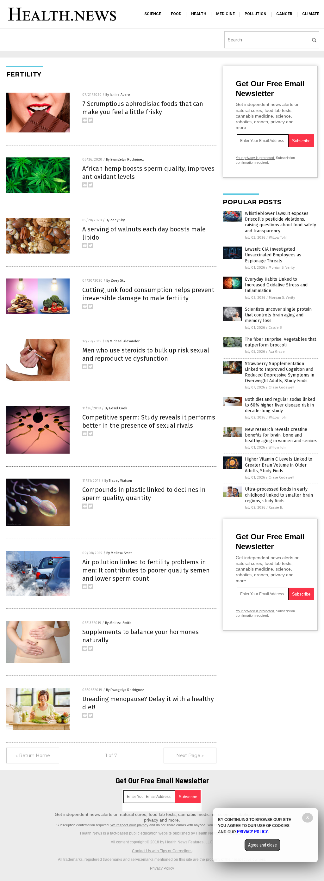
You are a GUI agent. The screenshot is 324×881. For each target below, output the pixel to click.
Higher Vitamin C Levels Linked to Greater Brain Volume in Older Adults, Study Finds (278, 464)
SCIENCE (152, 14)
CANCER (284, 14)
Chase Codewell (281, 387)
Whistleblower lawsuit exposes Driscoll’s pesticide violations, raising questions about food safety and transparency (280, 222)
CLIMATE (310, 14)
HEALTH (198, 14)
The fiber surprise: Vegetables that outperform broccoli (280, 342)
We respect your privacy (129, 825)
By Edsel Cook (116, 408)
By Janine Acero (117, 95)
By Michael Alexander (122, 341)
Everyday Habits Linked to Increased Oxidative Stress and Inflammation (276, 285)
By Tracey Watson (118, 481)
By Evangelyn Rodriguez (125, 159)
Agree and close (262, 844)
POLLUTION (255, 14)
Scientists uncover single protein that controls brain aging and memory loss (278, 315)
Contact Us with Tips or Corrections (162, 851)
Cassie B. (276, 328)
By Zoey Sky (115, 220)
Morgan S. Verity (282, 268)
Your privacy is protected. (255, 158)
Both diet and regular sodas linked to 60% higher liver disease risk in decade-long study (280, 405)
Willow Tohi (278, 238)
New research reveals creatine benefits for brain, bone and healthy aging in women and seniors (281, 435)
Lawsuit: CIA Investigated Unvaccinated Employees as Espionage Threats (273, 255)
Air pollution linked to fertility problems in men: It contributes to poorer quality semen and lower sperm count (146, 570)
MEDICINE (225, 14)
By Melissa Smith (119, 553)
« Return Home (33, 755)
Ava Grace (277, 352)
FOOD (176, 14)
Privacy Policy (162, 868)
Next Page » (190, 755)
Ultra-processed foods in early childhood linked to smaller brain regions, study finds (279, 494)
